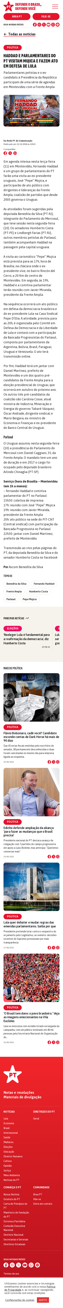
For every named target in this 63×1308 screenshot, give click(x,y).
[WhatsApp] (53, 25)
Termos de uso (11, 1273)
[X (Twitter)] (44, 25)
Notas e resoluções (19, 1092)
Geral (36, 1118)
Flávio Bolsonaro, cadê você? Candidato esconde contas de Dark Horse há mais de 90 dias (31, 736)
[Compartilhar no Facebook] (5, 153)
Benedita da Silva (16, 583)
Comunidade (41, 1187)
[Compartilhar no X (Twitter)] (10, 153)
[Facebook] (35, 25)
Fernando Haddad (44, 583)
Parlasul (10, 599)
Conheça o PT (12, 1187)
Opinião (8, 1165)
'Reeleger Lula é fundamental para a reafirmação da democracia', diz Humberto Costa (27, 639)
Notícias (9, 1111)
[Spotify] (57, 25)
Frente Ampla (14, 591)
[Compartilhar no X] (53, 762)
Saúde (7, 1137)
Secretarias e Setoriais (16, 1239)
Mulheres (8, 1142)
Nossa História (11, 1194)
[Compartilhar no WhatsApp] (15, 153)
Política (12, 727)
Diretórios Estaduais (14, 1244)
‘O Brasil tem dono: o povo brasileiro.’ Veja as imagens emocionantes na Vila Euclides (31, 1017)
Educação (9, 1151)
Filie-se (46, 16)
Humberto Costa (38, 591)
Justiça (7, 1170)
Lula (6, 1118)
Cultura (8, 1161)
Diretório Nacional (13, 1234)
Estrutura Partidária (14, 1221)
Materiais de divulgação (22, 1097)
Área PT (17, 16)
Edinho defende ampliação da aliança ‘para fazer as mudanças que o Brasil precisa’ (29, 831)
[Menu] (55, 6)
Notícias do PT (11, 1180)
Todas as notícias (20, 34)
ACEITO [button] (43, 1300)
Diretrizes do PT (44, 1111)
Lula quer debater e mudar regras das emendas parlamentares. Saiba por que (30, 924)
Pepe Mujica (30, 599)
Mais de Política (13, 668)
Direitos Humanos (13, 1156)
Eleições (12, 628)
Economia (9, 1123)
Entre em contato (42, 1203)
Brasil (7, 1128)
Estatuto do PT (12, 1199)
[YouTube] (48, 25)
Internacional (11, 1132)
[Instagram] (39, 25)
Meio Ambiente (12, 1175)
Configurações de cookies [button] (19, 1299)
